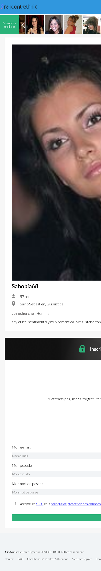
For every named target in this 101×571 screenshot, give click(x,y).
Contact (9, 559)
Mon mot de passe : (27, 484)
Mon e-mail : (21, 447)
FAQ (20, 559)
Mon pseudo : (23, 465)
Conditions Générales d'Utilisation (47, 559)
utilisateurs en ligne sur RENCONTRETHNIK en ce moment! (44, 552)
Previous (23, 24)
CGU (39, 504)
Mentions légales (82, 559)
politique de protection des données (76, 504)
